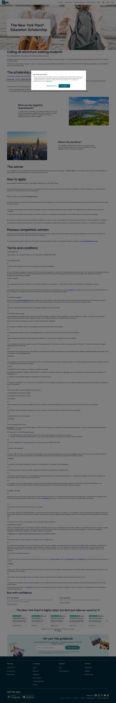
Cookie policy (49, 81)
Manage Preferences (51, 85)
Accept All (64, 85)
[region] (58, 80)
